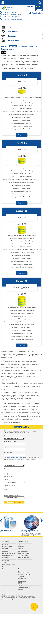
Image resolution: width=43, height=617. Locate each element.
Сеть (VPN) (33, 46)
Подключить (21, 135)
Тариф (6, 479)
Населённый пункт (10, 441)
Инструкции (22, 581)
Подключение (22, 551)
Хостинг (13, 46)
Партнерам (12, 36)
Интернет (4, 46)
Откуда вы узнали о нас (12, 495)
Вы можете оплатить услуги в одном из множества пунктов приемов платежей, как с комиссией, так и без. (10, 532)
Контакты (21, 576)
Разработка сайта (6, 600)
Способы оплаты (24, 574)
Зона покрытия (13, 32)
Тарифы (5, 551)
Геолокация (8, 452)
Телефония (22, 46)
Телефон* (7, 474)
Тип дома (7, 463)
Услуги (10, 27)
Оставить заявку (7, 49)
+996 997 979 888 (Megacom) (12, 14)
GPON (20, 583)
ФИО (5, 468)
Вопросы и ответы (8, 553)
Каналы (20, 548)
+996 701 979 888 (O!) (10, 12)
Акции (20, 585)
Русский (39, 7)
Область (6, 436)
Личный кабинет (37, 13)
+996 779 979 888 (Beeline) (11, 17)
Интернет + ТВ (23, 541)
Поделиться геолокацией (13, 457)
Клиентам (21, 569)
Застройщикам (13, 40)
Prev (1, 520)
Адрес (6, 447)
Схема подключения (9, 565)
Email (5, 489)
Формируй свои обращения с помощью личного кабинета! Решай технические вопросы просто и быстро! (31, 534)
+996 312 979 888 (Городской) (12, 19)
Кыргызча (29, 7)
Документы (22, 578)
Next (41, 520)
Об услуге (5, 544)
